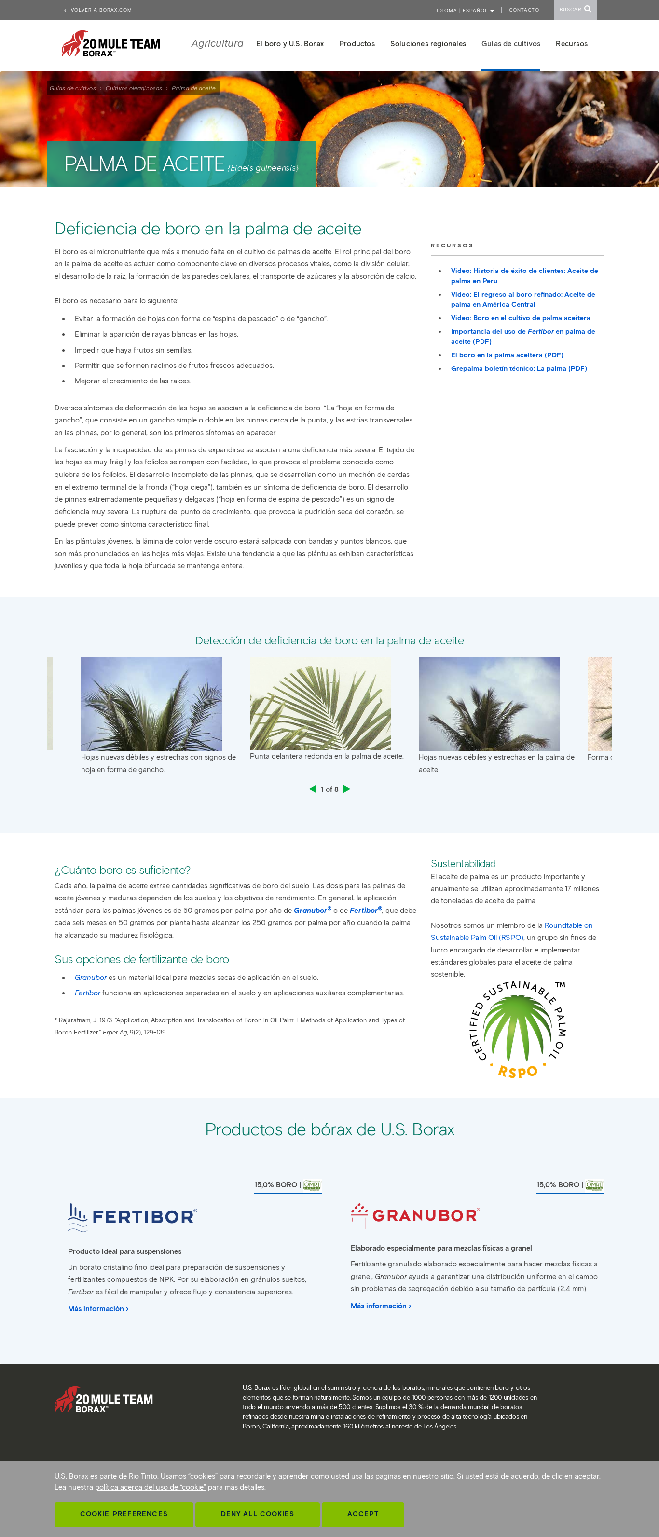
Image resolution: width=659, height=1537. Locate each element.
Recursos (572, 44)
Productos (357, 44)
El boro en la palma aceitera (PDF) (507, 355)
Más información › (98, 1309)
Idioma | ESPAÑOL (463, 10)
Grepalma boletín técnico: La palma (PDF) (519, 369)
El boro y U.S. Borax (290, 44)
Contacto (524, 10)
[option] (329, 712)
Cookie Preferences (124, 1514)
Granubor (312, 910)
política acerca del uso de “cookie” (150, 1487)
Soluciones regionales (428, 44)
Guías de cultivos (73, 88)
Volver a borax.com (100, 10)
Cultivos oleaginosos (134, 88)
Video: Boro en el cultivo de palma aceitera (520, 318)
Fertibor (366, 910)
